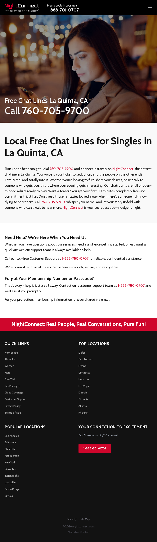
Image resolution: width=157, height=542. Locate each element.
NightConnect (122, 169)
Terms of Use (13, 412)
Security (72, 519)
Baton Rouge (12, 489)
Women (9, 366)
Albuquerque (12, 455)
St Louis (83, 399)
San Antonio (85, 359)
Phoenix (83, 412)
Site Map (85, 519)
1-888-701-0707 (63, 10)
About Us (10, 359)
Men (7, 372)
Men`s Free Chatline (78, 532)
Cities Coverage (14, 392)
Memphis (10, 469)
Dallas (82, 352)
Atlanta (82, 406)
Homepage (11, 352)
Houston (83, 379)
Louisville (10, 482)
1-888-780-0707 (75, 258)
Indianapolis (12, 475)
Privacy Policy (12, 406)
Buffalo (9, 496)
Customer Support (16, 399)
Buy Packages (12, 386)
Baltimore (10, 442)
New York (10, 462)
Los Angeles (12, 436)
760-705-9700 (61, 169)
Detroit (82, 392)
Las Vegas (84, 386)
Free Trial (10, 379)
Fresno (82, 366)
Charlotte (10, 449)
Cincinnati (84, 372)
